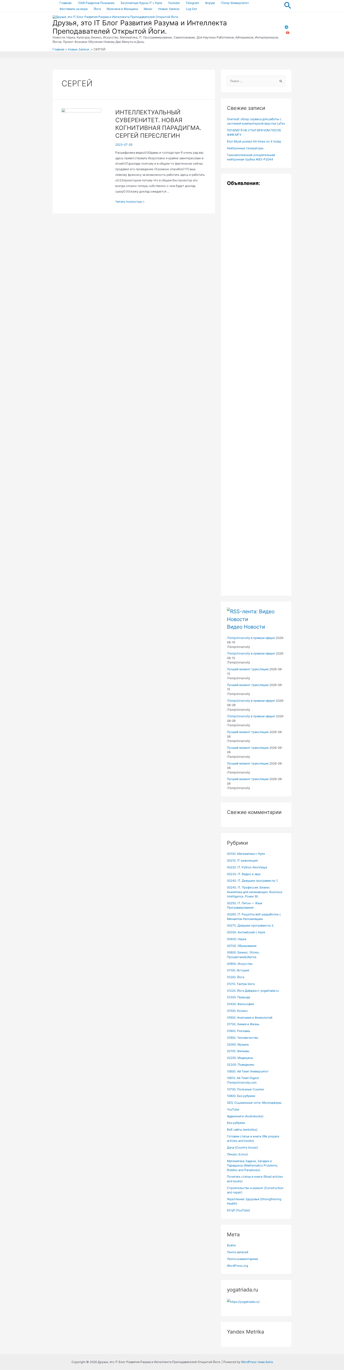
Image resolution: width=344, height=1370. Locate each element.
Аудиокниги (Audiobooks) (245, 1116)
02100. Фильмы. (238, 1051)
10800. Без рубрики (241, 1096)
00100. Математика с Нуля (246, 854)
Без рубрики (236, 1123)
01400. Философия (240, 1004)
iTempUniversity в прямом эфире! (251, 638)
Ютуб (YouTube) (238, 1210)
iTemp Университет (235, 3)
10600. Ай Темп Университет (248, 1071)
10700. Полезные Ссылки (245, 1089)
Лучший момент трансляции (248, 669)
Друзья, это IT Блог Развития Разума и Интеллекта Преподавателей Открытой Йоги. (140, 27)
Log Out (191, 9)
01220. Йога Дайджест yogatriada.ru (253, 991)
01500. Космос (237, 1011)
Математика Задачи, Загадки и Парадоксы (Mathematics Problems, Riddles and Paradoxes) (252, 1165)
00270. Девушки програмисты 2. (250, 925)
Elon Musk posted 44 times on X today (254, 141)
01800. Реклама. (238, 1031)
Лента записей (237, 1252)
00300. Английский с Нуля (246, 932)
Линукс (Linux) (237, 1154)
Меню (148, 9)
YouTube (233, 1109)
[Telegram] (286, 27)
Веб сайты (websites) (242, 1129)
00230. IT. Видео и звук (244, 874)
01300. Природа (238, 997)
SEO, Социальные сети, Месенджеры (254, 1103)
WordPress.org (237, 1266)
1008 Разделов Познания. (96, 3)
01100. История (238, 970)
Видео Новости (246, 627)
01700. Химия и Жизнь (243, 1024)
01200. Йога (235, 977)
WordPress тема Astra (257, 1362)
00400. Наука (236, 939)
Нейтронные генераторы (245, 148)
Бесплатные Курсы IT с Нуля (141, 3)
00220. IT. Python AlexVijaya (247, 867)
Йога (97, 9)
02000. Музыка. (238, 1044)
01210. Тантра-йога (241, 984)
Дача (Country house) (242, 1147)
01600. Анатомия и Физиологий (249, 1017)
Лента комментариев (242, 1259)
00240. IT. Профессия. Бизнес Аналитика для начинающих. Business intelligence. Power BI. (254, 891)
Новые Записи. (169, 9)
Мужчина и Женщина (122, 9)
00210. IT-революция (242, 860)
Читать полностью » (130, 201)
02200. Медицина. (240, 1058)
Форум (210, 3)
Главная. (66, 3)
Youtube (174, 3)
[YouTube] (287, 32)
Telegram (192, 3)
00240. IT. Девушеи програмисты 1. (252, 881)
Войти (231, 1245)
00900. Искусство (240, 964)
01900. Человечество (242, 1038)
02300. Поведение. (241, 1064)
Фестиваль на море (74, 9)
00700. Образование (242, 946)
